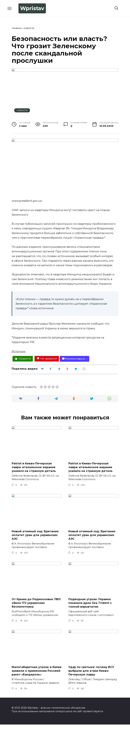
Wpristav (32, 8)
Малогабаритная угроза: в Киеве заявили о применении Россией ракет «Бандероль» (37, 670)
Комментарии (75, 358)
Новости (29, 28)
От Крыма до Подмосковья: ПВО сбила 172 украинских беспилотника (36, 602)
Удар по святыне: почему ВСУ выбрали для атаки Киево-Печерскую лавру (91, 670)
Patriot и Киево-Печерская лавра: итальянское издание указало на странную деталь (34, 467)
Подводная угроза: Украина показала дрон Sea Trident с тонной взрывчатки (90, 602)
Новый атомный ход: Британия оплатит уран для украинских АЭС (35, 535)
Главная (17, 28)
